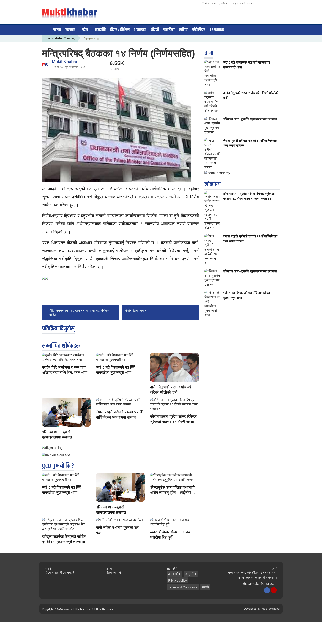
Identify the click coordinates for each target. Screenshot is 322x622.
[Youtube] (273, 590)
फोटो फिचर (198, 30)
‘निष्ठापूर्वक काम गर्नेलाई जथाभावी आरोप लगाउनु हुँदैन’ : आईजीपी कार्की (172, 492)
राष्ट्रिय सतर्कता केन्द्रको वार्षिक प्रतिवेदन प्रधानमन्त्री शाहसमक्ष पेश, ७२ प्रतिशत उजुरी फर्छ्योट (64, 541)
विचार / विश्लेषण (120, 30)
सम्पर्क (205, 587)
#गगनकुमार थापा (92, 38)
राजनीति (100, 30)
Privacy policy (177, 580)
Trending (217, 30)
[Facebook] (267, 590)
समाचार (70, 30)
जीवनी (155, 30)
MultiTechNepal (271, 608)
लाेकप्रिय (212, 184)
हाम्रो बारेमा (174, 573)
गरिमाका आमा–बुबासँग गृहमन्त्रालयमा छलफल (250, 119)
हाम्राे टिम (190, 573)
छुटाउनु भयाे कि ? (58, 465)
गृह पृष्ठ (57, 30)
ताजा (208, 52)
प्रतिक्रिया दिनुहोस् (58, 328)
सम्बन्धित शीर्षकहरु (61, 345)
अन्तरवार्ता (140, 30)
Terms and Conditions (182, 587)
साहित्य (183, 30)
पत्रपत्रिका (168, 30)
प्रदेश (85, 30)
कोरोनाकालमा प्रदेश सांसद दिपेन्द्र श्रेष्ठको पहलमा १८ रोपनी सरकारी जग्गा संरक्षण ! (173, 421)
